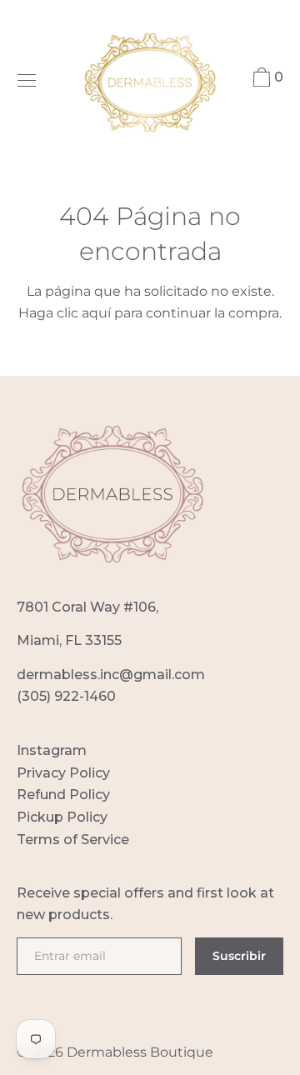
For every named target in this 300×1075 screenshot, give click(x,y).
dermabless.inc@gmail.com (111, 674)
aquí (96, 313)
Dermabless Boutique (140, 1052)
